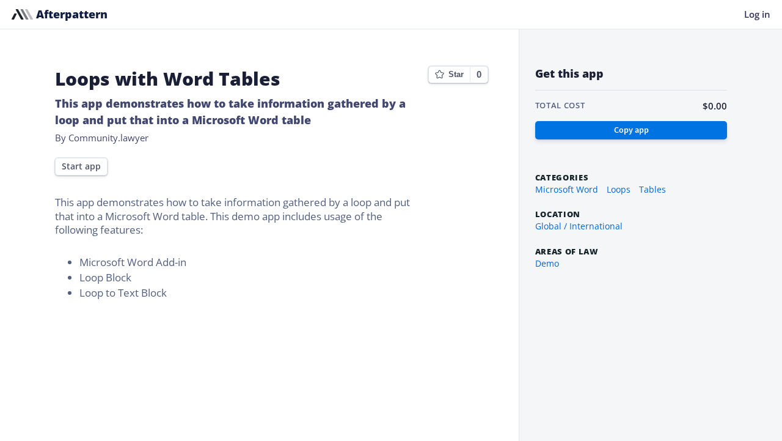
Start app (81, 166)
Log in (757, 14)
